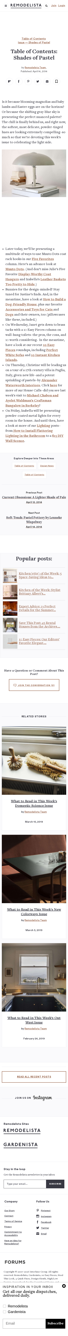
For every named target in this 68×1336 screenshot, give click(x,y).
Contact (8, 1216)
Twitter (45, 1228)
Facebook (46, 1222)
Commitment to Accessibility (13, 1233)
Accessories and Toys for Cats (29, 309)
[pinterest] (28, 81)
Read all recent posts (34, 1077)
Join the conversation (36, 685)
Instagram (46, 1216)
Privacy (8, 1227)
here (53, 385)
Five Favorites (43, 259)
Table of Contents (34, 38)
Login (61, 5)
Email (44, 1234)
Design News (47, 466)
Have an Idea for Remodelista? (12, 1242)
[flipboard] (9, 81)
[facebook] (18, 81)
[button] (46, 6)
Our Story (9, 1211)
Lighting (43, 426)
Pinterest (46, 1211)
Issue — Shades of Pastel (34, 42)
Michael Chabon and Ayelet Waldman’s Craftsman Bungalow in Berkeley (31, 401)
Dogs (9, 314)
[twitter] (37, 81)
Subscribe (55, 1324)
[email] (47, 81)
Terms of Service (13, 1221)
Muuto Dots (14, 269)
